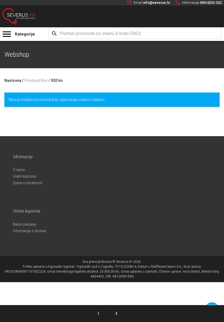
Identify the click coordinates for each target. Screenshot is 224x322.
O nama (19, 170)
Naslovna (12, 80)
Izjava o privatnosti (27, 183)
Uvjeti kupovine (24, 176)
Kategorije (25, 34)
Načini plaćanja (24, 224)
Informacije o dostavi (29, 231)
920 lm (57, 80)
